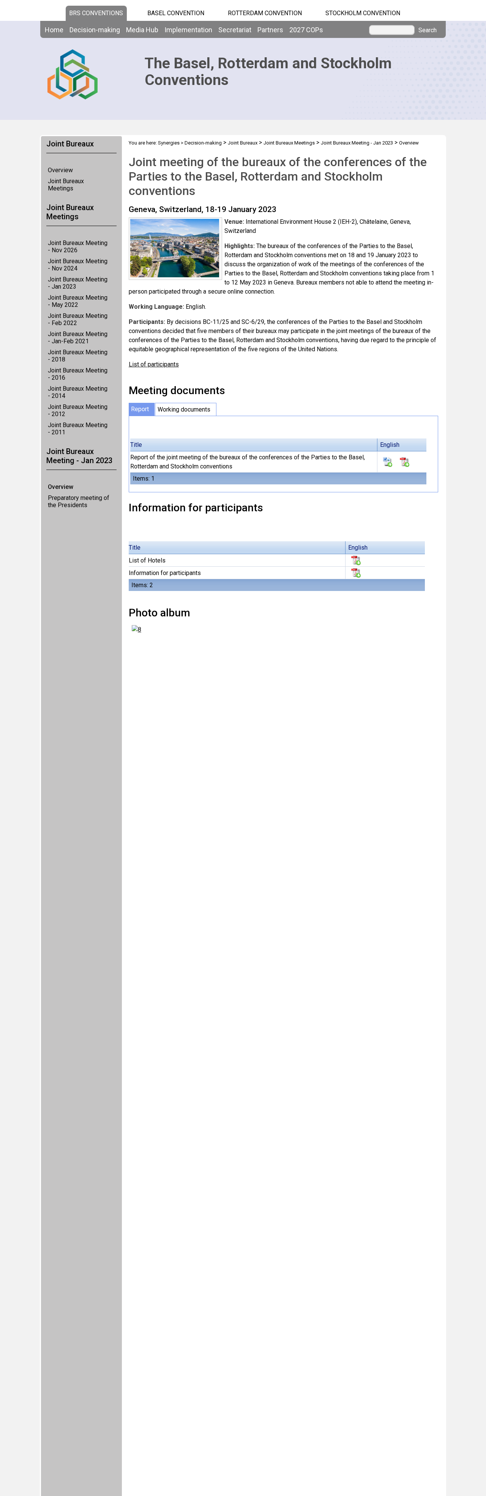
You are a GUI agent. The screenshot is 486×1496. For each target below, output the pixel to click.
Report (140, 409)
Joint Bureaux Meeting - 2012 (77, 410)
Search (427, 30)
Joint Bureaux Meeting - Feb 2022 (77, 319)
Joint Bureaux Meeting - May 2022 (77, 301)
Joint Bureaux (242, 143)
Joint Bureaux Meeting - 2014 (77, 392)
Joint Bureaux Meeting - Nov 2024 (77, 265)
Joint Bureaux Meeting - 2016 (77, 374)
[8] (136, 629)
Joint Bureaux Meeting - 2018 (77, 356)
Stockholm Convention (362, 13)
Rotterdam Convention (265, 13)
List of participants (154, 364)
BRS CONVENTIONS (96, 13)
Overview (60, 170)
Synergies (169, 143)
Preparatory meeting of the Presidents (78, 501)
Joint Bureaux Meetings (66, 185)
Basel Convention (175, 13)
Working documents (184, 409)
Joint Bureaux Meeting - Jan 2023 (77, 283)
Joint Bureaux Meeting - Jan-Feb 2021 (77, 337)
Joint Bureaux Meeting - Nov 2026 (77, 246)
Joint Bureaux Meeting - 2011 (77, 428)
